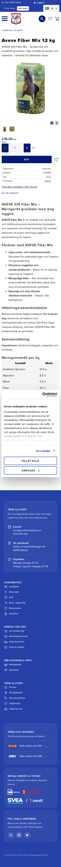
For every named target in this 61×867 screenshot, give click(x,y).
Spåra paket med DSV (30, 756)
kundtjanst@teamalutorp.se (27, 530)
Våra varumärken (17, 698)
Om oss (12, 687)
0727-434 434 (20, 534)
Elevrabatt (13, 670)
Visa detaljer (43, 450)
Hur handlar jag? (16, 631)
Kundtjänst (14, 586)
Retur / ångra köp (17, 603)
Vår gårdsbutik (16, 692)
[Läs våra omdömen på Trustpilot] (27, 835)
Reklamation (15, 608)
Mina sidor (14, 592)
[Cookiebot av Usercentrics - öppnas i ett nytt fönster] (43, 394)
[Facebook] (11, 835)
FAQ (11, 597)
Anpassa (28, 470)
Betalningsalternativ (18, 636)
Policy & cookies (16, 647)
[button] (5, 19)
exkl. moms (23, 8)
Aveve (48, 181)
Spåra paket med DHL (30, 745)
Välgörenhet (15, 703)
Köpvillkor (13, 613)
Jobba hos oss (15, 709)
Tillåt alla (30, 460)
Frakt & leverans (16, 641)
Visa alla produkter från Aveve (19, 187)
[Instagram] (19, 835)
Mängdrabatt (15, 664)
